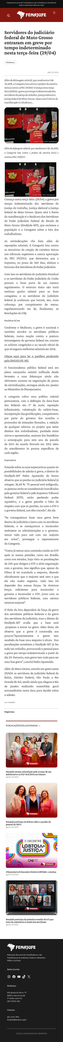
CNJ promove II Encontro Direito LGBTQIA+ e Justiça (31, 871)
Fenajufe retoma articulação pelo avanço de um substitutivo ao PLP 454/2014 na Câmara (28, 773)
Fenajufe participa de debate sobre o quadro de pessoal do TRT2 (28, 823)
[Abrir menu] (54, 12)
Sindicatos (10, 62)
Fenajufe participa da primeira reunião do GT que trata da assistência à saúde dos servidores (29, 920)
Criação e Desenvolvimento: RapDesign (31, 1033)
